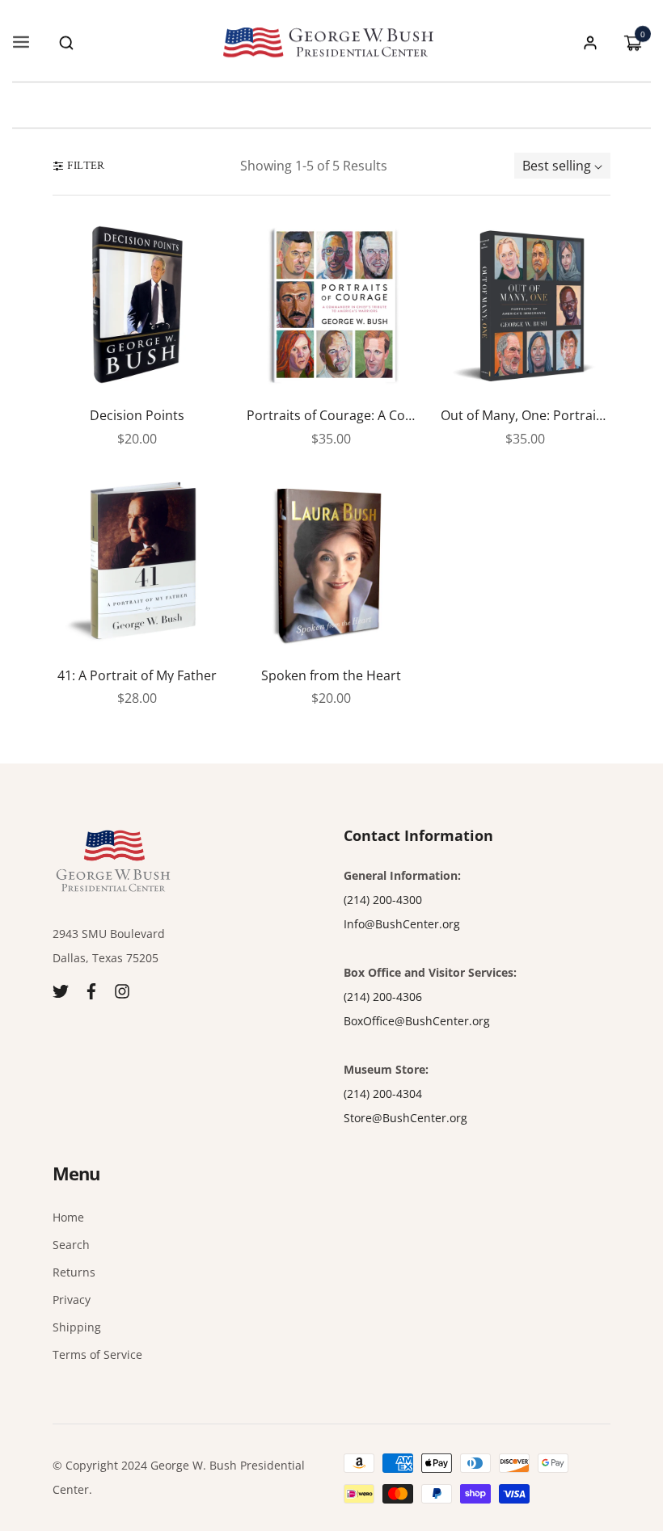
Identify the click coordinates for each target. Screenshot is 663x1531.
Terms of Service (97, 1354)
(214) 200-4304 (383, 1093)
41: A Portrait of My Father (137, 676)
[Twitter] (61, 990)
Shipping (77, 1327)
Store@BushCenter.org (405, 1117)
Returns (74, 1272)
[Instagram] (122, 990)
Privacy (72, 1299)
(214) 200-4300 (383, 899)
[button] (66, 43)
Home (68, 1217)
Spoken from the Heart (331, 676)
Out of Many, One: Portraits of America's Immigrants (525, 416)
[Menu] (21, 43)
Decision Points (137, 416)
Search (71, 1244)
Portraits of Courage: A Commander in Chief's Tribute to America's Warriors (331, 416)
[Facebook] (91, 990)
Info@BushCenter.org (402, 924)
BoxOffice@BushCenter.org (417, 1020)
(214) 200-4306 (383, 996)
